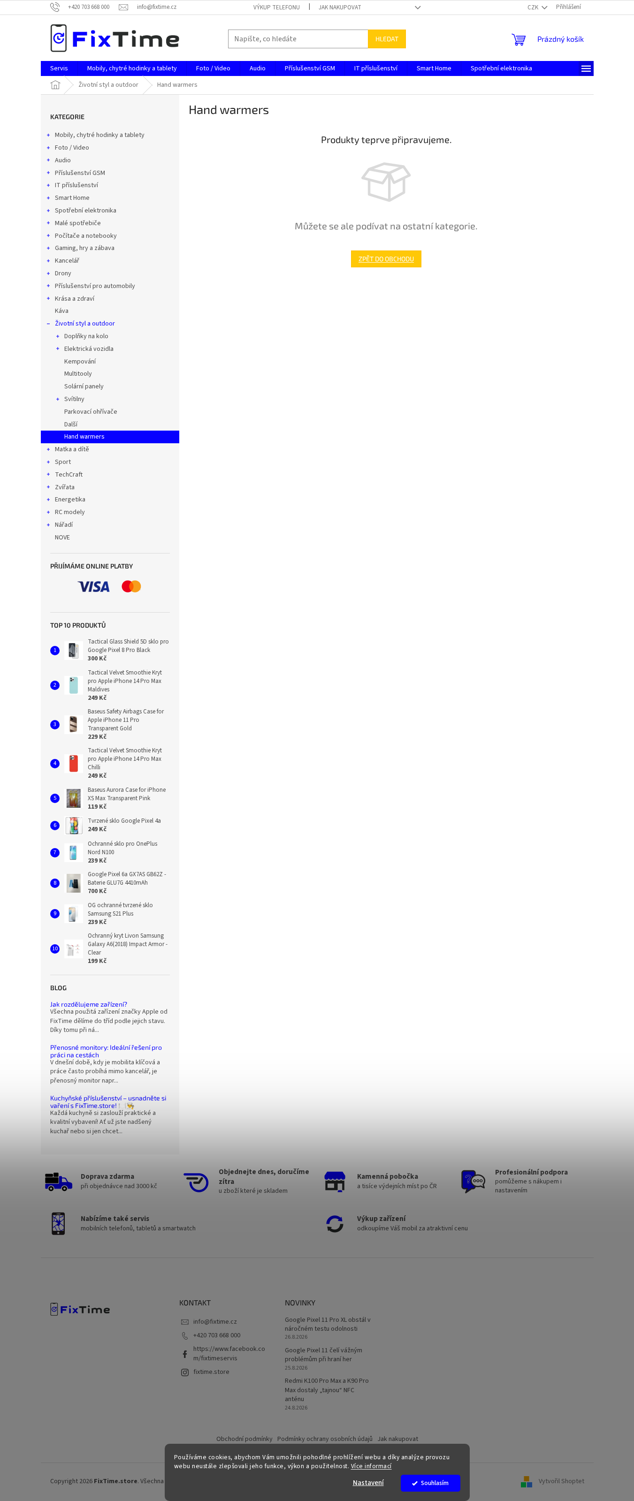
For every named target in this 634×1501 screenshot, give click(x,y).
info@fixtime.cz (215, 1322)
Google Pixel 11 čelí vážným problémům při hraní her (323, 1355)
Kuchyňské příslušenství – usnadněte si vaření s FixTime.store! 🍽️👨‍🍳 (108, 1101)
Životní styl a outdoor (85, 323)
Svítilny (74, 399)
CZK (533, 7)
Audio (63, 160)
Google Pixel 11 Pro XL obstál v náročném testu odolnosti (328, 1325)
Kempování (80, 361)
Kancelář (67, 260)
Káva (62, 311)
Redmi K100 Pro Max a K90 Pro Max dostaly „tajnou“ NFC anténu (327, 1390)
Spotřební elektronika (85, 210)
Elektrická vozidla (89, 349)
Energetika (70, 499)
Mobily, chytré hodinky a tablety (100, 135)
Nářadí (64, 525)
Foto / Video (72, 147)
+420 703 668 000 (216, 1335)
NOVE (62, 537)
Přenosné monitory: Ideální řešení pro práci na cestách (106, 1051)
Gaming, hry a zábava (85, 248)
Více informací (371, 1466)
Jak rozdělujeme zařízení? (88, 1004)
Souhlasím (435, 1482)
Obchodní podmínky (244, 1439)
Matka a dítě (72, 449)
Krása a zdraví (74, 298)
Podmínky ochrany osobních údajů (325, 1439)
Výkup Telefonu (276, 7)
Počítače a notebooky (86, 236)
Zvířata (65, 487)
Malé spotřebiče (78, 223)
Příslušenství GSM (80, 173)
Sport (63, 462)
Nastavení (368, 1483)
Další (70, 424)
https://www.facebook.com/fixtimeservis (229, 1353)
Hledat (386, 39)
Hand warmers (84, 436)
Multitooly (78, 374)
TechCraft (69, 474)
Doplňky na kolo (86, 336)
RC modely (70, 512)
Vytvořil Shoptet (561, 1481)
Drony (63, 273)
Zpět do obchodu (386, 259)
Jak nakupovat (340, 7)
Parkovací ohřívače (90, 412)
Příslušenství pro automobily (95, 286)
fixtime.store (211, 1372)
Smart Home (72, 198)
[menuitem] (59, 68)
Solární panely (84, 386)
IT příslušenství (76, 185)
